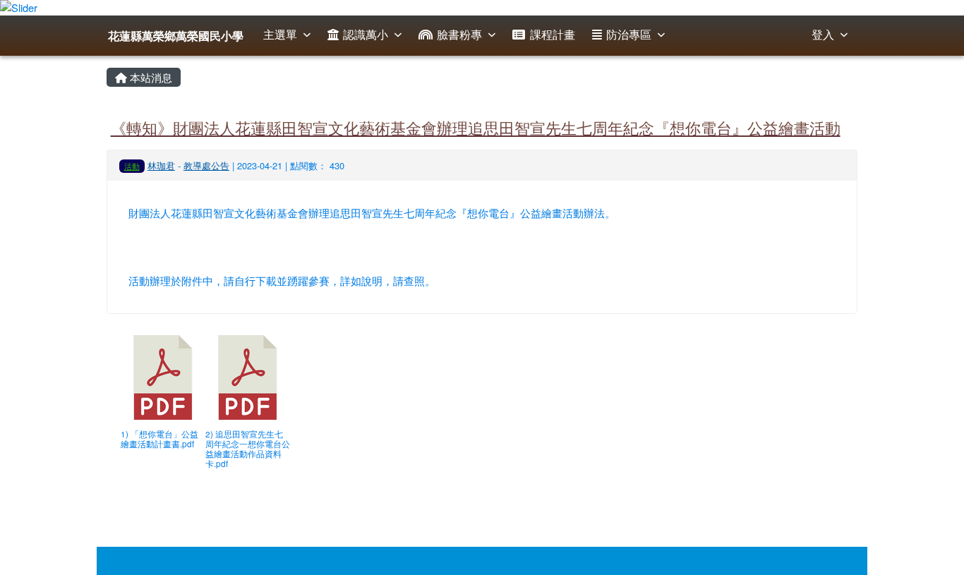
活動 (132, 165)
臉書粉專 (459, 34)
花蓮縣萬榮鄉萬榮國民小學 (175, 36)
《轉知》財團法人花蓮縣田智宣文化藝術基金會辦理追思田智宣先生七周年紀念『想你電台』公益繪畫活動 (476, 127)
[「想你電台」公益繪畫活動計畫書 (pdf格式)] (163, 377)
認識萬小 (365, 34)
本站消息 (149, 77)
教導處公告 (206, 165)
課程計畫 (552, 34)
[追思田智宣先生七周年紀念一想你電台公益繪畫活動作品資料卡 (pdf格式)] (247, 377)
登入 (823, 34)
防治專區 (628, 34)
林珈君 (161, 165)
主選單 (280, 34)
